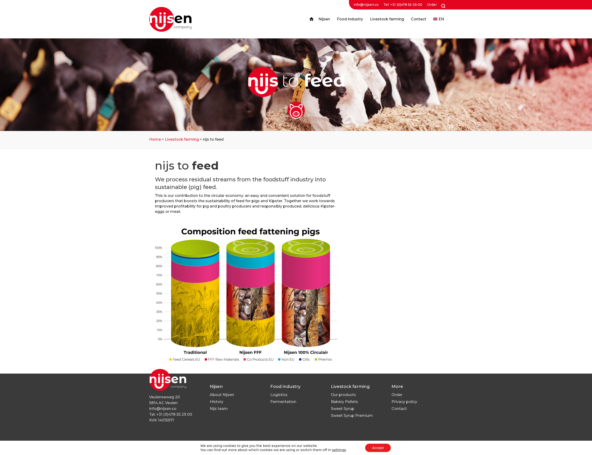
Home (155, 139)
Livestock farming (182, 139)
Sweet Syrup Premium (352, 415)
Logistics (278, 395)
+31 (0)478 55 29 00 (174, 414)
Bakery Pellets (344, 401)
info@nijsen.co (366, 5)
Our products (343, 395)
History (216, 401)
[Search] (442, 6)
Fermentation (283, 401)
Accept (378, 448)
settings (339, 450)
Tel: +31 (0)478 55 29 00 (402, 5)
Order (432, 5)
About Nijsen (222, 395)
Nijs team (219, 408)
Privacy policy (404, 401)
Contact (399, 408)
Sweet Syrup (342, 408)
